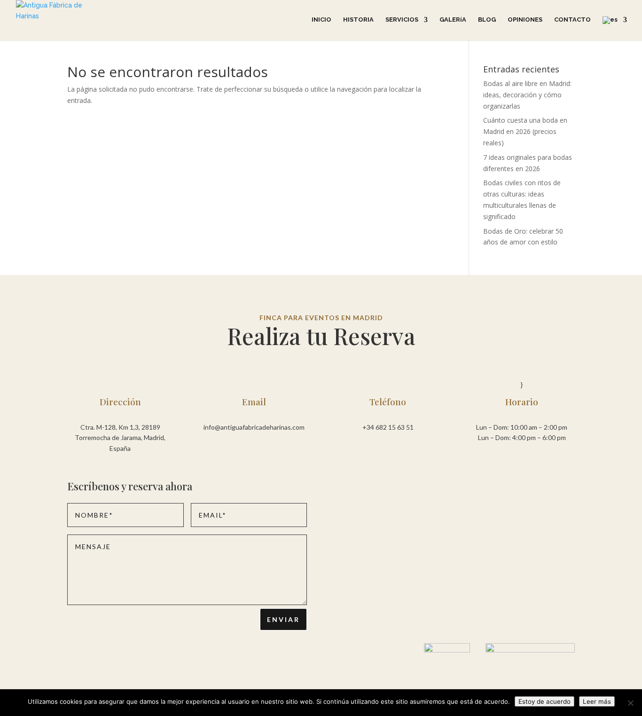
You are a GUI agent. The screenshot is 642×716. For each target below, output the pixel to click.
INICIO (321, 19)
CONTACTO (572, 19)
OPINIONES (525, 19)
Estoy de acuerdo (544, 701)
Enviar (283, 619)
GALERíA (452, 19)
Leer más (597, 701)
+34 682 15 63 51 (388, 427)
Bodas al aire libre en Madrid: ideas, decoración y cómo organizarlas (527, 94)
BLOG (487, 19)
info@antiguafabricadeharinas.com (254, 427)
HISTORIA (358, 19)
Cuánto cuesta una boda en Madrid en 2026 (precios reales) (525, 131)
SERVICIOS (401, 19)
